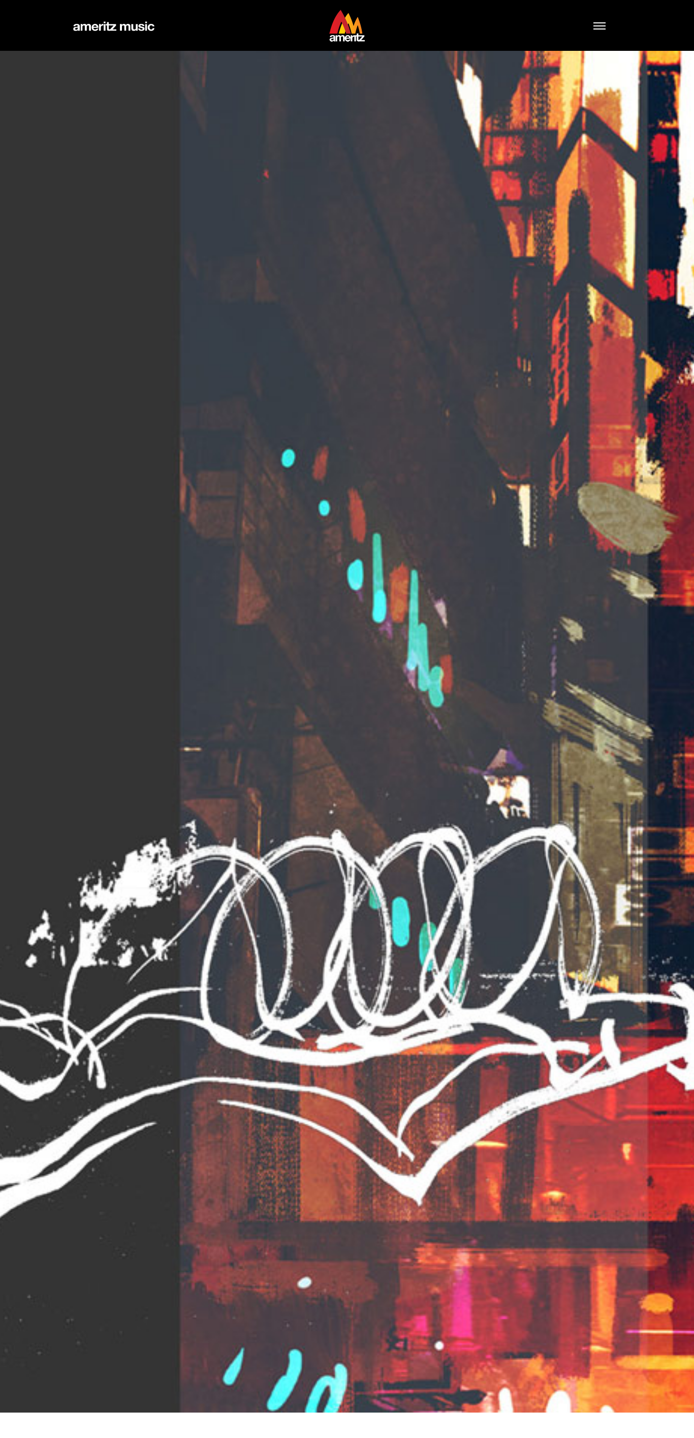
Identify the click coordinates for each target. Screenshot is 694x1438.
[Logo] (347, 25)
